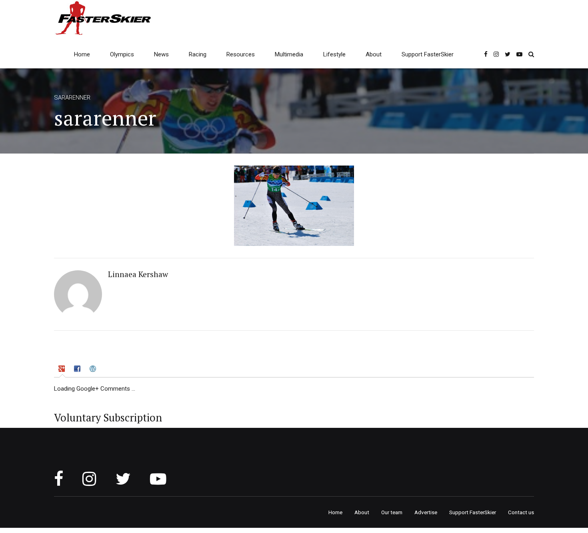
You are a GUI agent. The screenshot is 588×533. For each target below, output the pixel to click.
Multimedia (289, 54)
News (161, 54)
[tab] (62, 370)
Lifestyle (334, 54)
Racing (197, 54)
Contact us (521, 512)
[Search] (531, 54)
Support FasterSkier (428, 54)
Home (82, 54)
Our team (391, 512)
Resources (240, 54)
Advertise (425, 512)
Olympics (122, 54)
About (374, 54)
